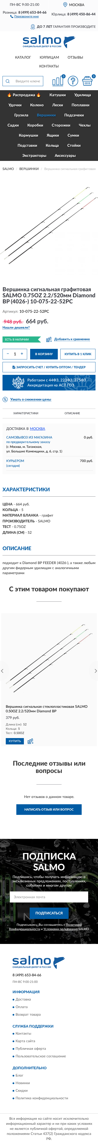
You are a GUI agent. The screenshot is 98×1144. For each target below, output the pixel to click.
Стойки (74, 146)
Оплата (22, 1007)
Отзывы (75, 57)
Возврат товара (28, 1014)
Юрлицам (49, 57)
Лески (57, 105)
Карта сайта (25, 1041)
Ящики (53, 135)
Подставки (27, 146)
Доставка (23, 999)
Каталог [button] (23, 57)
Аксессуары (65, 156)
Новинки (23, 1083)
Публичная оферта (31, 1049)
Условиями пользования (60, 929)
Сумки (73, 135)
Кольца (52, 146)
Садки (13, 125)
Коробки (35, 125)
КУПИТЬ (15, 741)
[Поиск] (8, 81)
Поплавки (80, 105)
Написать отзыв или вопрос (49, 809)
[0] (87, 81)
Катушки (58, 95)
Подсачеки (74, 115)
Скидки (22, 1090)
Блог (19, 1075)
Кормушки (28, 135)
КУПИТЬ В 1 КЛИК (78, 354)
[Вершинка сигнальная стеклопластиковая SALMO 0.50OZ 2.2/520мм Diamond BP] (49, 658)
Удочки (15, 105)
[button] (24, 16)
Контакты (49, 66)
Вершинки (46, 115)
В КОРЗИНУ (44, 354)
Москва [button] (37, 429)
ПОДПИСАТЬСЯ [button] (49, 913)
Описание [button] (72, 413)
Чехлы (84, 125)
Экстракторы (34, 156)
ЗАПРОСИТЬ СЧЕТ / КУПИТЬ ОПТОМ (51, 367)
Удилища (82, 95)
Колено (37, 105)
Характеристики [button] (25, 413)
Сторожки (61, 125)
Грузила (21, 115)
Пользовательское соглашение (41, 1056)
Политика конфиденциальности (42, 1098)
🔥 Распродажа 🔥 (24, 95)
